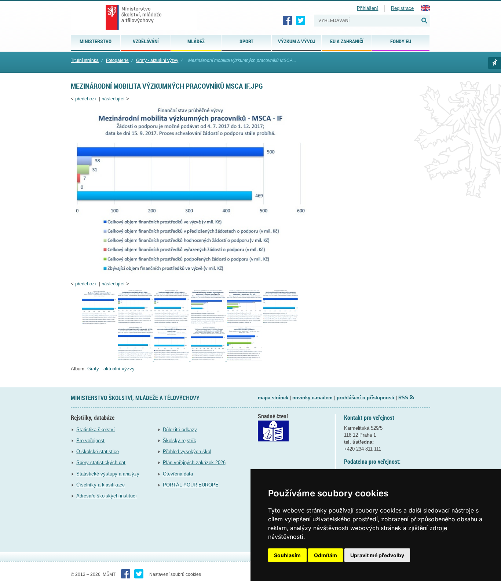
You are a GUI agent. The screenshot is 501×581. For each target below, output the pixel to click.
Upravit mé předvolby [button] (377, 555)
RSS (403, 397)
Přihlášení (367, 8)
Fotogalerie (117, 60)
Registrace (402, 8)
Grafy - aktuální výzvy (157, 60)
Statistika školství (95, 429)
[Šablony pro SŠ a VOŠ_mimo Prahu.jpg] (245, 323)
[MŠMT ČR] (134, 17)
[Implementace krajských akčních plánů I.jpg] (136, 323)
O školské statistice (97, 451)
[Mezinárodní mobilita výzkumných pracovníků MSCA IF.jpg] (190, 274)
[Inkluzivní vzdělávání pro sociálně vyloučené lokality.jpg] (172, 359)
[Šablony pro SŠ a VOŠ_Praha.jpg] (209, 323)
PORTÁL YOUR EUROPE (191, 485)
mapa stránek (273, 397)
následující (113, 98)
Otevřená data (178, 474)
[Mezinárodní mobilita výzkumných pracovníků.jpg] (280, 323)
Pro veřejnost (90, 440)
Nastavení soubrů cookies (175, 574)
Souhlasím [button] (287, 555)
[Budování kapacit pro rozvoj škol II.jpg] (100, 323)
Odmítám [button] (325, 555)
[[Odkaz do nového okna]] (273, 440)
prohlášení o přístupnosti (365, 397)
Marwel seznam (494, 63)
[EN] (425, 9)
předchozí (85, 98)
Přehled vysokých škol (187, 451)
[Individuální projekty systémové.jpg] (244, 359)
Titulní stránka (85, 60)
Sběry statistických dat (100, 462)
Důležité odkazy (180, 429)
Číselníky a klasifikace (100, 485)
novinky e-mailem (312, 397)
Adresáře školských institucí (106, 496)
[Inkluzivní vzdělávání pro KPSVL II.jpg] (209, 359)
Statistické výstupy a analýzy (107, 474)
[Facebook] (287, 20)
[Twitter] (301, 20)
